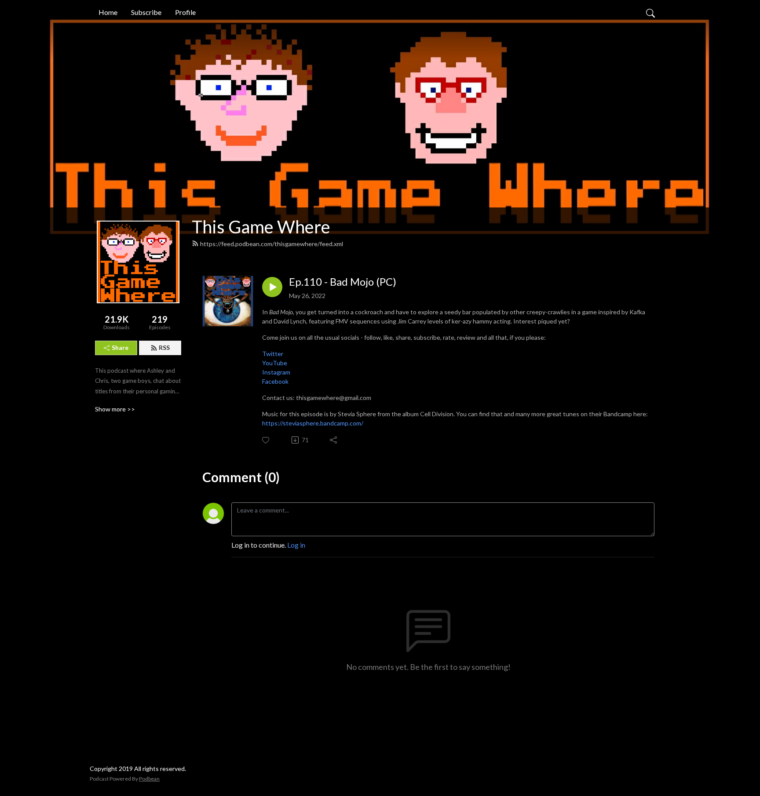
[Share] (334, 440)
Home (108, 12)
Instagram (276, 372)
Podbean (149, 778)
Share (120, 347)
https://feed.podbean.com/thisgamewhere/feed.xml (271, 243)
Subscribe (146, 12)
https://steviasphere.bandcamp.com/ (312, 423)
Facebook (275, 381)
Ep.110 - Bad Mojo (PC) (342, 282)
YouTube (274, 363)
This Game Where (261, 226)
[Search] (650, 12)
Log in (296, 545)
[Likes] (266, 440)
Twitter (272, 353)
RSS (164, 347)
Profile (185, 12)
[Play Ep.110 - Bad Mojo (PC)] (272, 287)
